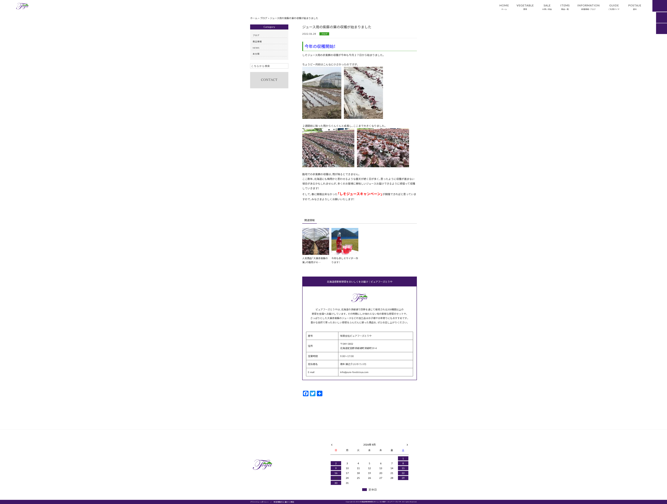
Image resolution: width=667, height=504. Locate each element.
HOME (504, 6)
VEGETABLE (525, 6)
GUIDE (614, 6)
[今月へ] (347, 441)
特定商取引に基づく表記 (284, 502)
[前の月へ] (331, 444)
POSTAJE (634, 6)
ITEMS (565, 6)
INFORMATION (588, 6)
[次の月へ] (407, 444)
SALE (547, 6)
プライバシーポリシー (259, 502)
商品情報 (257, 41)
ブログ (324, 33)
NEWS (256, 47)
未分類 (256, 53)
